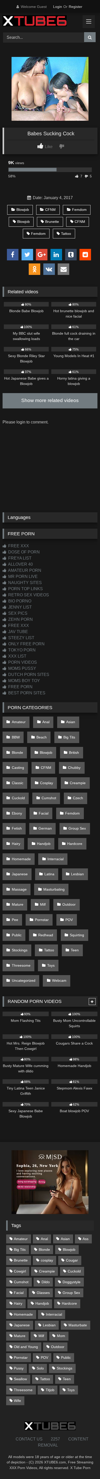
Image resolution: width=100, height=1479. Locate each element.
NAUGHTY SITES (24, 582)
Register (75, 7)
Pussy (19, 1368)
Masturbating (54, 889)
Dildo (46, 1282)
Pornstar (42, 920)
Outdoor (69, 904)
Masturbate (77, 1325)
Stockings (19, 950)
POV (69, 920)
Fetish (17, 828)
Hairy (16, 844)
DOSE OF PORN (23, 552)
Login (57, 7)
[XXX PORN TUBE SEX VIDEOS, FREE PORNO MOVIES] (41, 21)
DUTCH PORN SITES (28, 674)
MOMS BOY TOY (23, 680)
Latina (49, 874)
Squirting (77, 935)
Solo (40, 1368)
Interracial (55, 859)
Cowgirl (20, 1271)
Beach (41, 737)
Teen (75, 950)
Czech (78, 798)
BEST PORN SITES (26, 693)
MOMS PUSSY (21, 668)
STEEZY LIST (20, 638)
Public (17, 935)
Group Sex (77, 828)
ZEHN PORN (20, 619)
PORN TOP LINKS (25, 589)
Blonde (17, 752)
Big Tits (69, 737)
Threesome (21, 965)
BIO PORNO (19, 601)
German (45, 828)
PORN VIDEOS (22, 662)
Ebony (17, 813)
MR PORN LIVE (22, 576)
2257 (55, 1439)
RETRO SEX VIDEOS (28, 595)
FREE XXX (18, 546)
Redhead (45, 935)
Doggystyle (72, 1282)
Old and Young (26, 1347)
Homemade (21, 859)
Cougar (72, 1260)
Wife (17, 1401)
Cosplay (46, 783)
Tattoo (66, 234)
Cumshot (49, 798)
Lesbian (77, 874)
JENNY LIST (19, 607)
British (74, 752)
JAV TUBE (17, 631)
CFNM (50, 210)
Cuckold (18, 798)
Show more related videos (50, 400)
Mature (17, 904)
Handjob (44, 844)
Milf (43, 904)
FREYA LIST (19, 558)
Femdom (79, 210)
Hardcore (74, 844)
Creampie (78, 783)
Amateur (19, 722)
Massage (19, 889)
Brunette (52, 222)
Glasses (43, 1293)
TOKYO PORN (21, 650)
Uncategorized (23, 980)
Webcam (59, 980)
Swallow (20, 1379)
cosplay (47, 1260)
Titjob (50, 1390)
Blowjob (22, 210)
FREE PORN (20, 687)
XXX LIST (16, 656)
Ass (85, 1239)
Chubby (74, 768)
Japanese (20, 874)
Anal (45, 722)
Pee (15, 920)
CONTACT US (29, 1439)
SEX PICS (17, 613)
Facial (43, 813)
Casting (18, 768)
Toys (51, 965)
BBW (16, 737)
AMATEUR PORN (24, 570)
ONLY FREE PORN (26, 644)
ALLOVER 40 (20, 564)
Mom (61, 1336)
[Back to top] (84, 1464)
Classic (17, 783)
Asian (70, 722)
